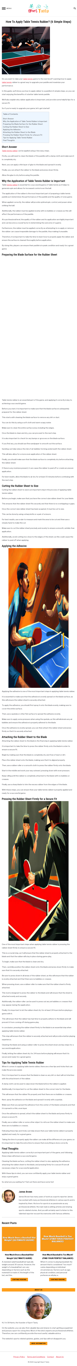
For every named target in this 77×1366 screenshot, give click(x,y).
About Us (60, 1357)
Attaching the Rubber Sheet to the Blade (19, 132)
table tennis (28, 79)
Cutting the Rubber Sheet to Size (16, 127)
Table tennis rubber (10, 151)
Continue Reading (19, 1279)
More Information (38, 1343)
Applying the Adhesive (12, 129)
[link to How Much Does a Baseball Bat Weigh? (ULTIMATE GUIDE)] (19, 1239)
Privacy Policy (19, 1357)
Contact (50, 1357)
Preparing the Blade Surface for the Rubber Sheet (23, 124)
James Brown (25, 1191)
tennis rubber (12, 185)
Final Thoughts (9, 140)
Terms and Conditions (36, 1357)
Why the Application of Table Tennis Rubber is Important (25, 121)
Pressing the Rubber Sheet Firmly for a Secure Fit (22, 135)
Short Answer (8, 119)
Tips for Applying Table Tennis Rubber (17, 138)
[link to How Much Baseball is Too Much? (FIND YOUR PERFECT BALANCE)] (57, 1239)
